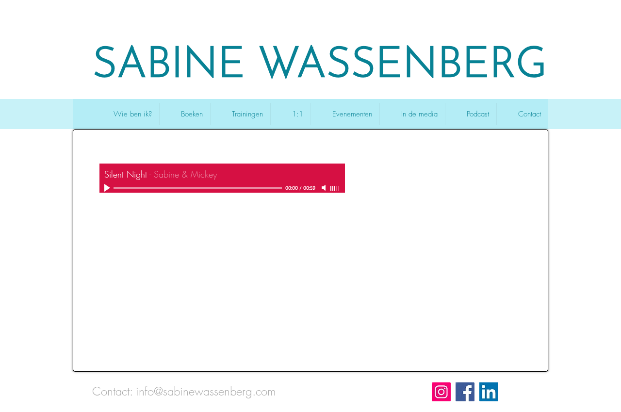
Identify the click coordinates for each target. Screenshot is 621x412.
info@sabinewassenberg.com (206, 391)
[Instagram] (441, 391)
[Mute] (324, 188)
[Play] (108, 188)
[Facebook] (465, 391)
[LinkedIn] (488, 391)
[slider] (335, 188)
